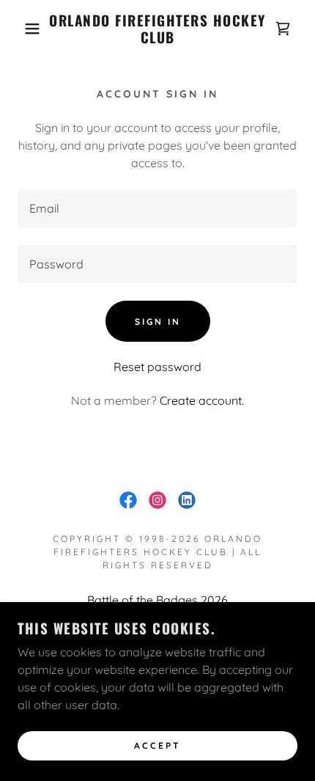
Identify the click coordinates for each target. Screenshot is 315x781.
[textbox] (157, 208)
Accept (157, 746)
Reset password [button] (157, 366)
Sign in (158, 321)
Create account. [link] (202, 400)
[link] (158, 29)
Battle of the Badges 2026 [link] (157, 600)
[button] (24, 28)
